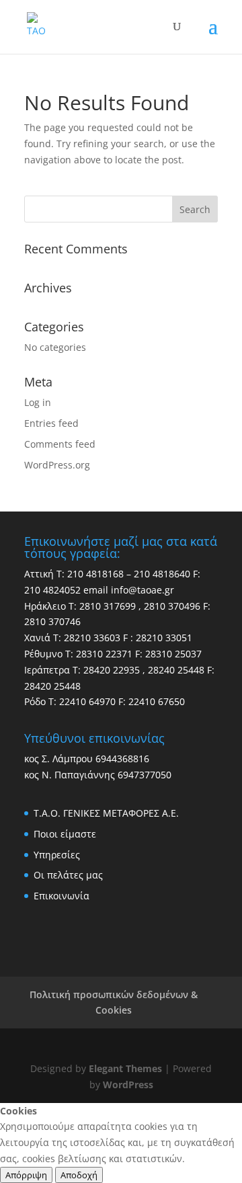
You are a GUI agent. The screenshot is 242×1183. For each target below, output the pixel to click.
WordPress (128, 1084)
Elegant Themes (125, 1068)
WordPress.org (57, 464)
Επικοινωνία (61, 895)
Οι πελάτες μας (68, 874)
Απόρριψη (26, 1175)
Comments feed (59, 444)
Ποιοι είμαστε (65, 833)
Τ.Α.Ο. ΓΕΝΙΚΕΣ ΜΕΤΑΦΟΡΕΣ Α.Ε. (106, 813)
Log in (37, 402)
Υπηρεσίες (57, 854)
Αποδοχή (79, 1175)
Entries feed (51, 423)
